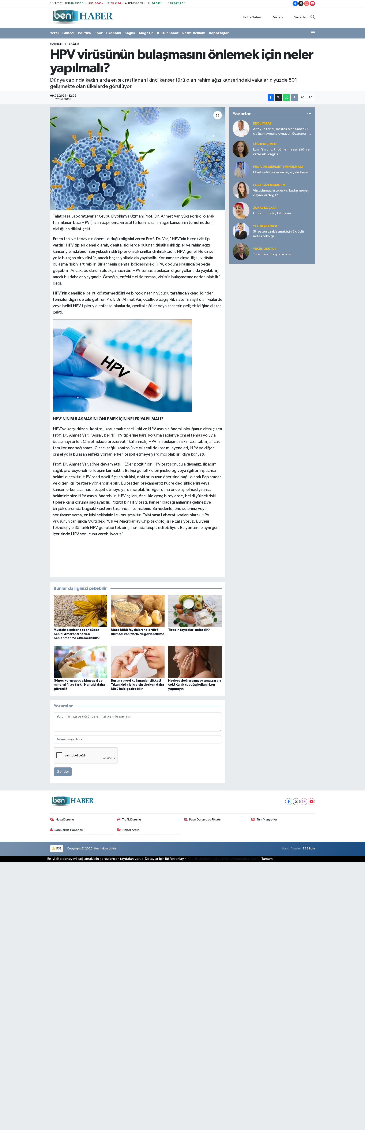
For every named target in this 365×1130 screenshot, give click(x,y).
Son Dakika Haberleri (68, 829)
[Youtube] (311, 801)
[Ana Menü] (313, 33)
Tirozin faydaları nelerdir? (189, 629)
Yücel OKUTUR (264, 249)
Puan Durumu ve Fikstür (205, 819)
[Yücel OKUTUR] (241, 251)
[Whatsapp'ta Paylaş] (286, 97)
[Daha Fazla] (294, 97)
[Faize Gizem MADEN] (241, 190)
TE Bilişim (309, 848)
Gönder (63, 772)
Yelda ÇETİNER (265, 226)
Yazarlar (300, 17)
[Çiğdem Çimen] (241, 149)
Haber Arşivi (131, 829)
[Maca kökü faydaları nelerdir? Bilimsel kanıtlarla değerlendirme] (138, 611)
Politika (84, 33)
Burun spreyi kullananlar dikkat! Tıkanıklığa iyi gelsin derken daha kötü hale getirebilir (137, 684)
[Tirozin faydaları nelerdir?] (195, 611)
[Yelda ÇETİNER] (241, 231)
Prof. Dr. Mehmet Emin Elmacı (278, 166)
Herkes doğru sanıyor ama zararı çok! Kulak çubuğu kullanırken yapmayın (194, 684)
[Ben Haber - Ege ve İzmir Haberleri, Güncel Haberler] (82, 17)
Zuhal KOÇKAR (264, 208)
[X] (296, 801)
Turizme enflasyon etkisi (272, 254)
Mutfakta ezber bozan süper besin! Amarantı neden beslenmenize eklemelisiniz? (76, 634)
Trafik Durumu (131, 819)
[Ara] (313, 17)
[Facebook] (288, 801)
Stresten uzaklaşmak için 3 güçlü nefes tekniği (278, 234)
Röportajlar (219, 33)
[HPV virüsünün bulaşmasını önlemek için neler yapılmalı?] (138, 158)
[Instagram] (303, 801)
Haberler (56, 43)
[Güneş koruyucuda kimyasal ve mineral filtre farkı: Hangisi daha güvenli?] (80, 661)
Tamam (267, 859)
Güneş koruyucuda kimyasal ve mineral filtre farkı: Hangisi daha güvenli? (79, 684)
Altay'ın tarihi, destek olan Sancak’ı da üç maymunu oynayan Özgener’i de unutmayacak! (280, 131)
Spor (98, 33)
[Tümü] (309, 114)
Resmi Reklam (193, 33)
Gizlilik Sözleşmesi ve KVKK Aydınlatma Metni (223, 859)
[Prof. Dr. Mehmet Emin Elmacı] (241, 169)
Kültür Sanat (168, 33)
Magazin (146, 33)
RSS (58, 848)
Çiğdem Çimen (264, 144)
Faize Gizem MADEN (269, 185)
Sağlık (130, 33)
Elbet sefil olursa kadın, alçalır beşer (281, 172)
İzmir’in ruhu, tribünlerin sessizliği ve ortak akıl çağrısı (281, 152)
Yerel (54, 33)
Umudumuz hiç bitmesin (272, 213)
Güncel (68, 33)
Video (278, 17)
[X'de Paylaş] (278, 97)
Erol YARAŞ (262, 123)
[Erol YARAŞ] (241, 128)
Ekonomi (113, 33)
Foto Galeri (252, 17)
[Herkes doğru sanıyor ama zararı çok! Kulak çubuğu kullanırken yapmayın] (195, 661)
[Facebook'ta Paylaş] (271, 97)
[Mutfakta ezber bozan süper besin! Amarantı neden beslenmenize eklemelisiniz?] (80, 611)
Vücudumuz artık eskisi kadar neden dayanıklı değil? (281, 193)
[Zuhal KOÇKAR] (241, 210)
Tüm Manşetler (266, 819)
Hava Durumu (65, 819)
